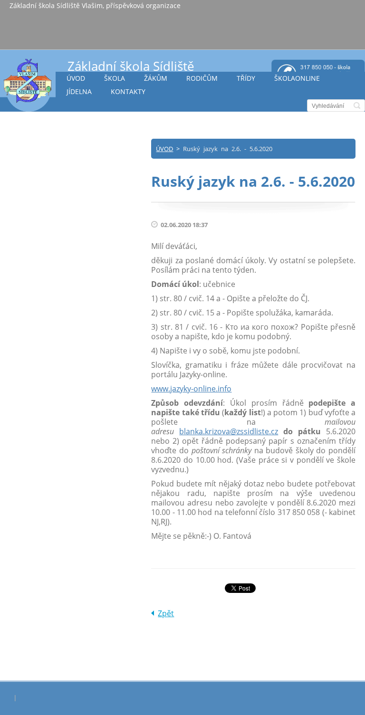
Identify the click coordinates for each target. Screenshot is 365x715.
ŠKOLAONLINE (297, 78)
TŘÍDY (246, 78)
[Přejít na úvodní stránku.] (28, 85)
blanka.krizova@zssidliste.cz (228, 431)
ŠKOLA (114, 78)
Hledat (357, 105)
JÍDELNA (79, 91)
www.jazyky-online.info (191, 388)
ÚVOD (76, 78)
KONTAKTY (128, 91)
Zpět (166, 613)
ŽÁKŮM (155, 78)
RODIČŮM (202, 78)
